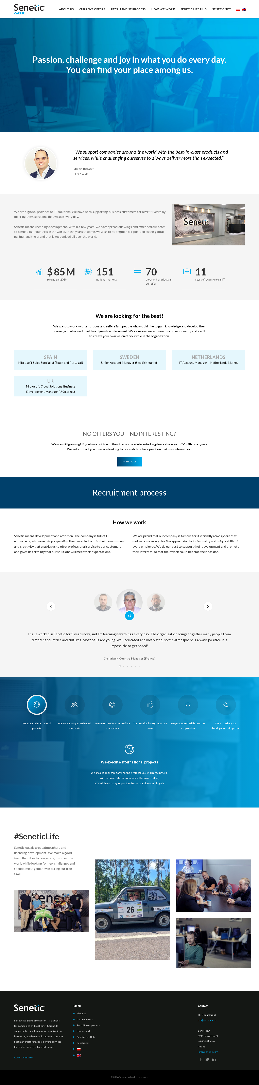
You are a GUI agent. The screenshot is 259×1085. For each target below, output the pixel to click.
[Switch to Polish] (238, 10)
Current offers (92, 9)
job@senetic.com (207, 1020)
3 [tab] (127, 666)
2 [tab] (124, 666)
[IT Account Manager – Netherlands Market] (208, 360)
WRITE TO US (129, 461)
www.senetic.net (23, 1057)
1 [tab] (120, 666)
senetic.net (221, 9)
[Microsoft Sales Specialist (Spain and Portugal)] (50, 360)
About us (66, 9)
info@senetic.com (208, 1051)
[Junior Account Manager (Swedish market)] (129, 360)
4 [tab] (131, 666)
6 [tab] (139, 666)
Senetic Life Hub (193, 9)
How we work (163, 9)
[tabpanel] (129, 643)
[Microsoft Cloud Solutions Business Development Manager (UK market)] (50, 386)
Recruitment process (128, 9)
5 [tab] (135, 666)
